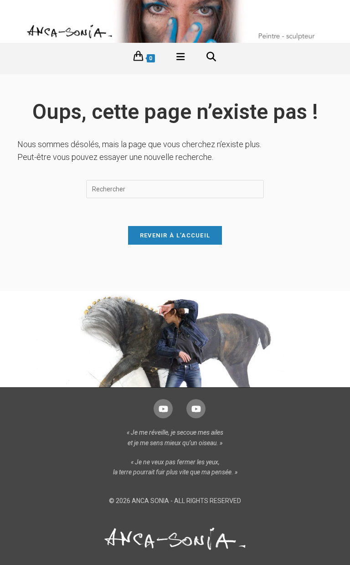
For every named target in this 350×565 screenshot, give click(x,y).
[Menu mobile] (180, 58)
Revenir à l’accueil (175, 235)
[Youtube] (163, 408)
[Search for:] (211, 58)
